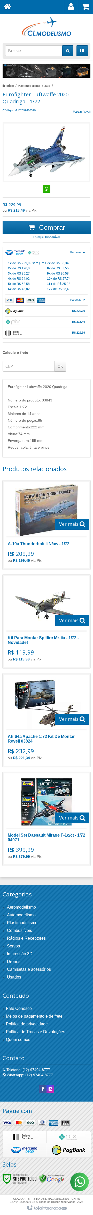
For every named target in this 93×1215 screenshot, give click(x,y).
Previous (9, 71)
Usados (14, 977)
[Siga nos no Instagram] (50, 1089)
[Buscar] (67, 50)
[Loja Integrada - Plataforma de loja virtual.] (47, 1208)
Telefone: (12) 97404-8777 (27, 1070)
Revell (86, 111)
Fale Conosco (19, 1008)
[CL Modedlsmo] (46, 27)
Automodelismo (21, 915)
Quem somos (18, 1039)
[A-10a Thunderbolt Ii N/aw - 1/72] (46, 525)
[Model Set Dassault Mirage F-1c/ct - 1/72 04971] (46, 818)
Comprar (51, 227)
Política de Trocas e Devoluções (35, 1032)
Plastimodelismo (29, 85)
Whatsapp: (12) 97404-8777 (29, 1075)
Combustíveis (19, 930)
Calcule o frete (15, 352)
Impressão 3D (20, 954)
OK (60, 366)
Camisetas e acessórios (29, 969)
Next (84, 69)
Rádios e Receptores (26, 938)
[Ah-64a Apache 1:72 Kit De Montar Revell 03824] (46, 720)
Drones (13, 961)
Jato (47, 85)
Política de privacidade (27, 1024)
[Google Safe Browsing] (52, 1178)
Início (10, 85)
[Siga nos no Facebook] (43, 1089)
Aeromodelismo (21, 907)
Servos (13, 946)
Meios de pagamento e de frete (34, 1016)
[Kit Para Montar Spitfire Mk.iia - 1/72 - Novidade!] (46, 621)
